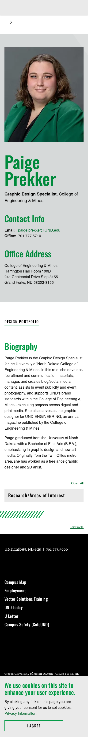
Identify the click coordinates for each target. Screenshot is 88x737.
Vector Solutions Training (26, 599)
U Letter (11, 616)
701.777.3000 (57, 549)
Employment (15, 590)
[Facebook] (30, 562)
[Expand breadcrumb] (11, 22)
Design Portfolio (21, 321)
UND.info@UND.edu (23, 549)
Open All (77, 483)
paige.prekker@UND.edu (39, 230)
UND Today (13, 607)
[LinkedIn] (41, 562)
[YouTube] (7, 562)
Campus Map (15, 582)
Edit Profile (77, 527)
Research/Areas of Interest (36, 496)
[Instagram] (19, 562)
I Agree (45, 726)
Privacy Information (20, 713)
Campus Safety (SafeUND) (26, 624)
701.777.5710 (29, 235)
